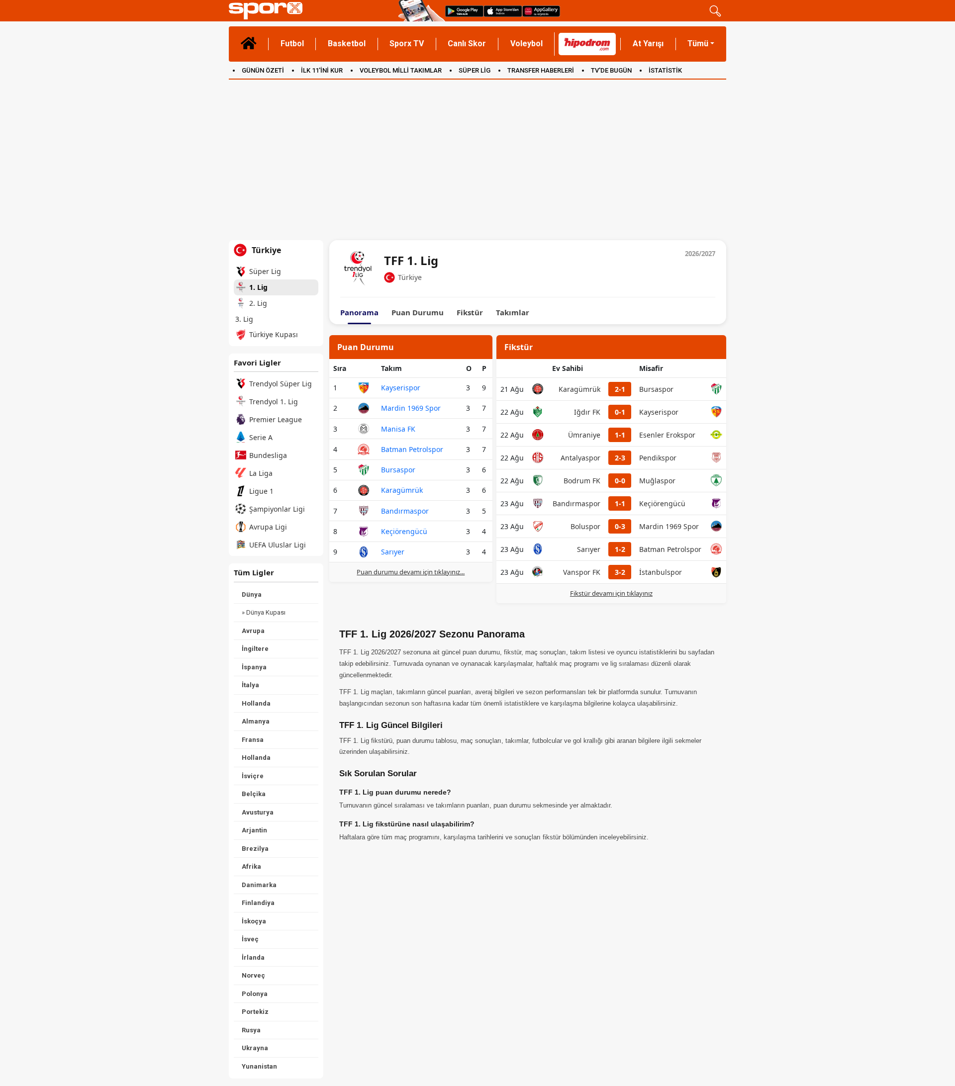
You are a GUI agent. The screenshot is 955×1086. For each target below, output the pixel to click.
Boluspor (585, 526)
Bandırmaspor (405, 511)
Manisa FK (398, 429)
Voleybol (526, 43)
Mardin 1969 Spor (411, 408)
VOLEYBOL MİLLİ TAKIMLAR (401, 70)
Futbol (292, 43)
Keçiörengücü (404, 531)
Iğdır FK (587, 412)
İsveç (250, 939)
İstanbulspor (660, 572)
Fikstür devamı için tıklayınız (611, 593)
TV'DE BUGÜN (611, 70)
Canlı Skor (467, 43)
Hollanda (256, 703)
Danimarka (259, 885)
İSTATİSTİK (665, 70)
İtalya (250, 685)
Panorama (359, 312)
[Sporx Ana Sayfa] (311, 10)
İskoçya (254, 921)
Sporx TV (406, 43)
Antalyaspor (580, 457)
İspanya (254, 667)
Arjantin (254, 830)
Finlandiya (258, 902)
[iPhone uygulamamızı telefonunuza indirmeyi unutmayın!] (502, 10)
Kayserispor (400, 387)
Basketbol (347, 43)
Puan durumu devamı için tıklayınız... (411, 571)
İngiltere (255, 648)
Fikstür (470, 312)
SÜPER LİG (474, 70)
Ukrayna (255, 1048)
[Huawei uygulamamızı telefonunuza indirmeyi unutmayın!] (541, 10)
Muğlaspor (657, 480)
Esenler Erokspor (667, 435)
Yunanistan (259, 1066)
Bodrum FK (582, 480)
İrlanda (253, 957)
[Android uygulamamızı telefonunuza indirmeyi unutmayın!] (464, 10)
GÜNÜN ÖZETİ (263, 70)
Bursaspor (398, 469)
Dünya (252, 594)
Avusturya (258, 812)
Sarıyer (392, 551)
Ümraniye (584, 435)
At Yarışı (648, 43)
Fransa (253, 739)
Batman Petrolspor (412, 449)
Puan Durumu (417, 312)
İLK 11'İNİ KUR (322, 70)
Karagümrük (402, 490)
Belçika (254, 794)
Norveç (253, 975)
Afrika (251, 866)
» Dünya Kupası (264, 612)
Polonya (255, 993)
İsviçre (253, 776)
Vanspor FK (581, 572)
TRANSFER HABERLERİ (540, 70)
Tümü (697, 43)
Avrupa (253, 630)
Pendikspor (657, 457)
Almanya (256, 721)
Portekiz (255, 1011)
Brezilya (255, 848)
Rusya (251, 1030)
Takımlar (512, 312)
